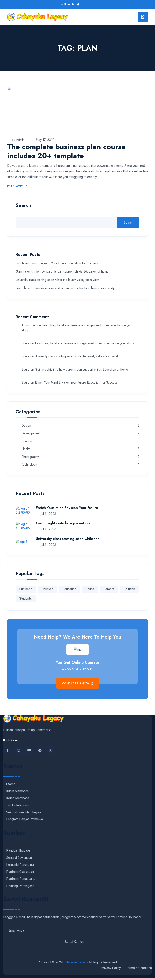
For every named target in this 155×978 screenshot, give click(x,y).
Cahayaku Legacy (76, 962)
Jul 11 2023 (48, 513)
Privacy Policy (111, 968)
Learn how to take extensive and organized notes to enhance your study (65, 288)
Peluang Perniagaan (20, 886)
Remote (108, 589)
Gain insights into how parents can (64, 523)
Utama (10, 784)
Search (23, 206)
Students (25, 598)
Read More (15, 186)
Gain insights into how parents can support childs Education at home (62, 271)
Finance (26, 441)
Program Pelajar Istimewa (24, 819)
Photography (30, 457)
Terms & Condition (139, 968)
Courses (47, 589)
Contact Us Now (76, 683)
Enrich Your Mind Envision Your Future (67, 507)
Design (26, 426)
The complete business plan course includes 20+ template (66, 151)
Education (69, 589)
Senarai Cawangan (19, 858)
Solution (129, 589)
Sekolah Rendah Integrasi (24, 812)
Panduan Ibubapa (18, 850)
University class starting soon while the (68, 538)
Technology (29, 465)
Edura (25, 343)
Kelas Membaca (17, 798)
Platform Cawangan (20, 872)
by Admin (18, 139)
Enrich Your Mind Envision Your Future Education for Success (57, 263)
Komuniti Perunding (20, 865)
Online (89, 589)
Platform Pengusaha (20, 879)
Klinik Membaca (17, 791)
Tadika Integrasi (17, 805)
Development (30, 433)
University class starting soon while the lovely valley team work (57, 279)
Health (25, 449)
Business (25, 589)
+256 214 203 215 (77, 669)
